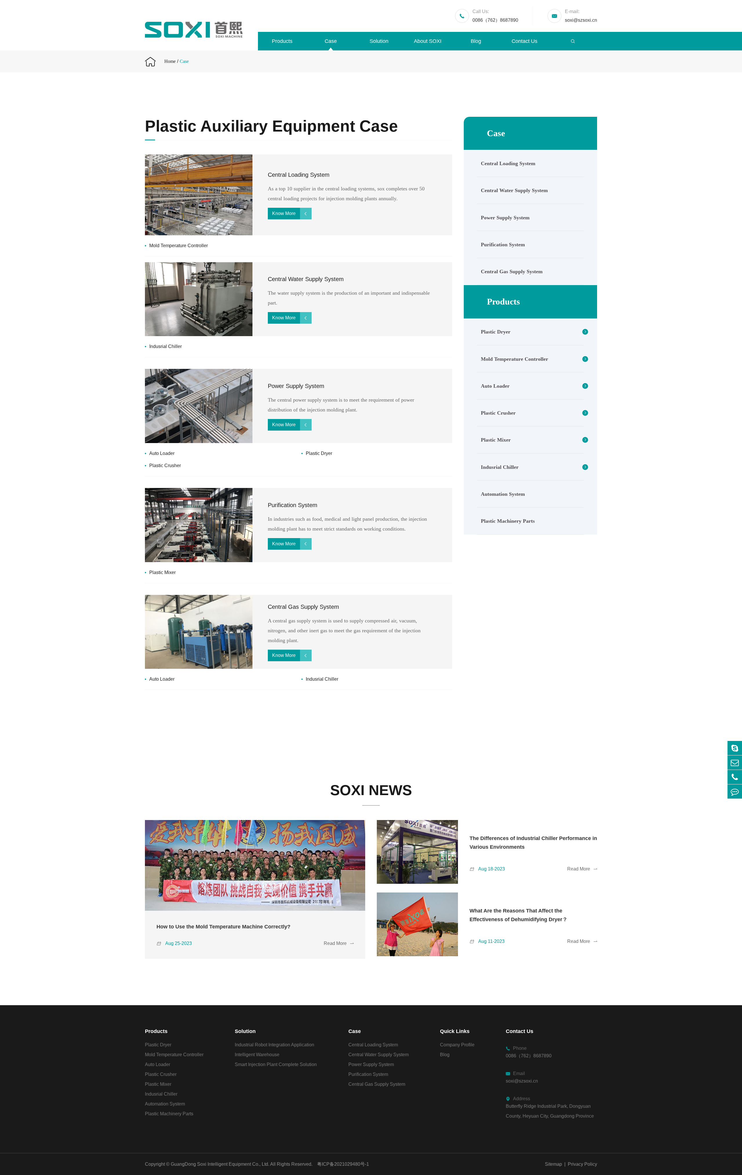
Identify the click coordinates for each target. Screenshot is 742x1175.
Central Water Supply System (306, 279)
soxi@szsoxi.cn (581, 16)
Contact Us (524, 41)
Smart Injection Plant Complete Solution (276, 1064)
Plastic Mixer (162, 572)
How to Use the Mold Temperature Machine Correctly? (223, 927)
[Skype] (735, 748)
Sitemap (553, 1164)
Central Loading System (299, 175)
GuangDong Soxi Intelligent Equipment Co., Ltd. (220, 1164)
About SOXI (427, 41)
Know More (290, 213)
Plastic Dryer (319, 453)
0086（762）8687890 (495, 16)
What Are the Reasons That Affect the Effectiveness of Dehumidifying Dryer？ (519, 915)
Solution (379, 41)
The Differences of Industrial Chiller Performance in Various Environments (533, 842)
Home (170, 61)
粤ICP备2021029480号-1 (343, 1164)
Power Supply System (296, 386)
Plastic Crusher (165, 465)
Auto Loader (161, 453)
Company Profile (457, 1044)
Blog (476, 41)
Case (331, 41)
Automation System (503, 494)
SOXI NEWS (371, 790)
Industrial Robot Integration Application (274, 1044)
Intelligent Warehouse (257, 1054)
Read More (339, 943)
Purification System (292, 505)
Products (282, 41)
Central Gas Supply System (303, 607)
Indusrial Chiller (165, 346)
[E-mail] (735, 762)
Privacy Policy (582, 1164)
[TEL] (735, 777)
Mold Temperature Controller (178, 245)
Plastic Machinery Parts (508, 521)
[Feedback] (735, 791)
